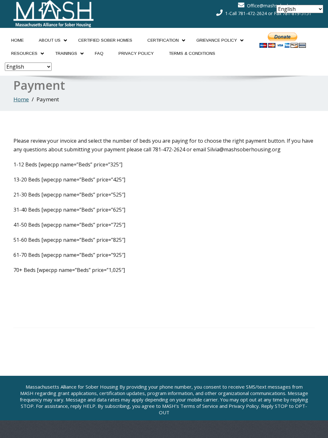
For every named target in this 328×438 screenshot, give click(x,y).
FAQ (99, 53)
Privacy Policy (136, 53)
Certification (163, 40)
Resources (24, 53)
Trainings (66, 53)
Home (17, 40)
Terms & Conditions (192, 53)
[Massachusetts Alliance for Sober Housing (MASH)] (53, 12)
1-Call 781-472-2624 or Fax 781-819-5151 (268, 13)
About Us (50, 40)
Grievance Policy (216, 40)
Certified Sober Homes (105, 40)
